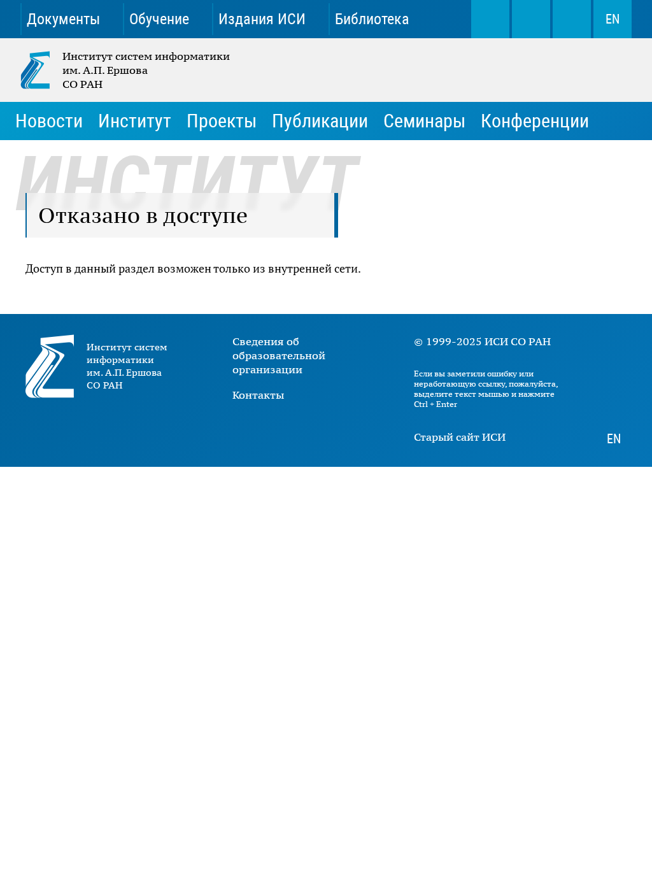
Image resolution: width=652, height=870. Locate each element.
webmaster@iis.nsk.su (531, 19)
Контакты (258, 395)
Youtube (282, 430)
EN (613, 19)
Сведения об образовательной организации (278, 355)
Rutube (356, 430)
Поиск (490, 19)
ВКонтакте (244, 430)
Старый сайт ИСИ (460, 437)
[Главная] (41, 70)
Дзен (319, 430)
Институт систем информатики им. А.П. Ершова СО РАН (126, 70)
